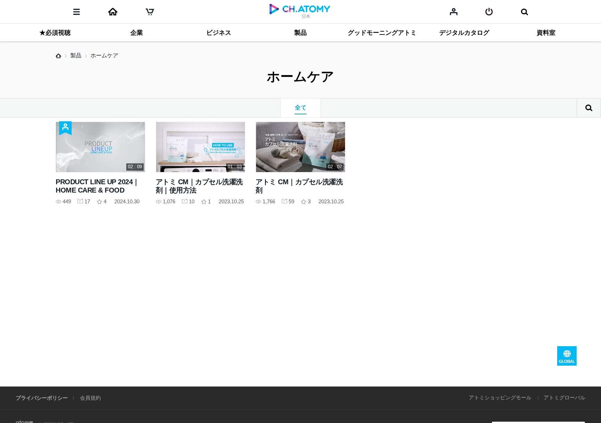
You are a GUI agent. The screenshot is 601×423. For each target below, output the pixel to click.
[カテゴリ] (76, 12)
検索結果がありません (589, 107)
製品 (75, 55)
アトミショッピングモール (500, 397)
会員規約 (90, 398)
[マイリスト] (453, 11)
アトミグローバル (564, 397)
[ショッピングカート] (150, 12)
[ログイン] (489, 12)
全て (300, 107)
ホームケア (104, 55)
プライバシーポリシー (42, 398)
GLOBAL (567, 356)
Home (58, 56)
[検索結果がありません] (524, 12)
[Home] (113, 12)
